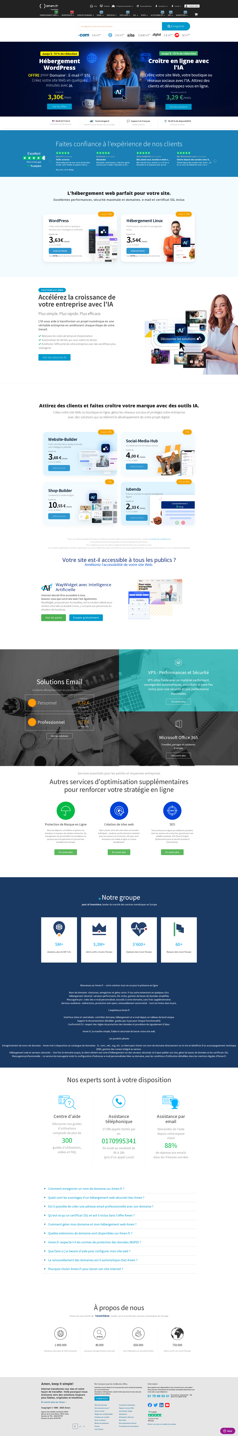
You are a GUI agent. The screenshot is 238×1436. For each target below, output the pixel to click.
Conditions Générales (127, 1405)
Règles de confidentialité (104, 1414)
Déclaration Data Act (126, 1417)
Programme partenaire (124, 6)
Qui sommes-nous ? (102, 1408)
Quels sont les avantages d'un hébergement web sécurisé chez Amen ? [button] (96, 1198)
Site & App (124, 15)
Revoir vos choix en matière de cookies (162, 1424)
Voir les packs (53, 617)
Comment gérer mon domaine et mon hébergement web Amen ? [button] (92, 1224)
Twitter (155, 1405)
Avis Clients (99, 1429)
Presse (97, 1426)
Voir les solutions (178, 106)
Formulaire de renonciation (129, 1426)
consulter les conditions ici (160, 539)
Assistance (162, 6)
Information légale (125, 1411)
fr (75, 1426)
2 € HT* (168, 35)
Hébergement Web (48, 15)
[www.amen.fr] (49, 6)
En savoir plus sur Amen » (54, 1402)
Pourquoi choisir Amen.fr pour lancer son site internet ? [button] (85, 1269)
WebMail (106, 6)
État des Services (101, 1405)
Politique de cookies (102, 1417)
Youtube (167, 1405)
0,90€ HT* (144, 35)
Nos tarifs (122, 1420)
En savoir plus (178, 701)
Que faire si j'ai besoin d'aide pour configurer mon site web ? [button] (89, 1251)
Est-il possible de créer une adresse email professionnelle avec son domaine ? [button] (100, 1206)
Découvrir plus (178, 755)
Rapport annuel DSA (126, 1408)
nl (84, 1426)
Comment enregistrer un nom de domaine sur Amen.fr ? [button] (86, 1189)
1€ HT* (186, 35)
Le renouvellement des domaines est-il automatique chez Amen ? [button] (92, 1260)
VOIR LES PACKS (60, 251)
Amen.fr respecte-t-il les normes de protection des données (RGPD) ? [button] (94, 1242)
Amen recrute (99, 1411)
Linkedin (161, 1405)
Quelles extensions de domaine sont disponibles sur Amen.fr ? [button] (90, 1233)
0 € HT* (96, 35)
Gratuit (177, 6)
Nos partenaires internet (127, 1423)
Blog (95, 6)
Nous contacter (100, 1420)
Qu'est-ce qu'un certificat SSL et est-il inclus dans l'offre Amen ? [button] (91, 1215)
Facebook (150, 1405)
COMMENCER (102, 1398)
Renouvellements (146, 6)
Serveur (111, 15)
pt (80, 1426)
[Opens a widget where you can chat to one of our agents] (227, 1431)
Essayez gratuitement (86, 617)
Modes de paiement (102, 1423)
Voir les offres (60, 106)
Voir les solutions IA (54, 357)
